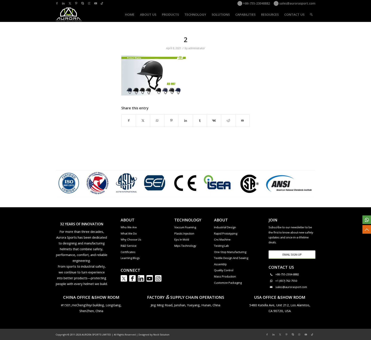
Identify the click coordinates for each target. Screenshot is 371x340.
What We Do (129, 233)
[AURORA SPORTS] (69, 14)
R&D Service (129, 246)
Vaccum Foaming (185, 227)
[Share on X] (143, 120)
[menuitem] (129, 14)
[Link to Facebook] (57, 3)
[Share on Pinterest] (171, 120)
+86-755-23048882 (256, 3)
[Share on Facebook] (129, 120)
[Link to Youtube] (95, 3)
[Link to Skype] (82, 3)
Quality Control (223, 270)
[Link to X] (70, 3)
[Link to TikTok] (102, 3)
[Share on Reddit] (228, 120)
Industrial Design (225, 227)
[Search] (311, 14)
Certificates (128, 252)
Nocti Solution (161, 334)
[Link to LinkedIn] (63, 3)
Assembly (220, 264)
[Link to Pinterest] (76, 3)
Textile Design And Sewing (231, 258)
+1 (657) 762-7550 (286, 281)
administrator (196, 48)
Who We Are (129, 227)
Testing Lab (221, 246)
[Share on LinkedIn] (186, 120)
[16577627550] (366, 219)
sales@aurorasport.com (296, 3)
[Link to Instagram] (89, 3)
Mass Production (225, 276)
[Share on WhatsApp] (157, 120)
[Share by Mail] (242, 120)
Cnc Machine (222, 239)
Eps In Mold (181, 239)
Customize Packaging (228, 283)
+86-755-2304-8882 (287, 274)
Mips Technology (185, 246)
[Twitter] (124, 278)
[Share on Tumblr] (200, 120)
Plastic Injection (184, 233)
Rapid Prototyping (225, 233)
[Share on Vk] (214, 120)
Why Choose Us (131, 239)
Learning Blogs (130, 258)
